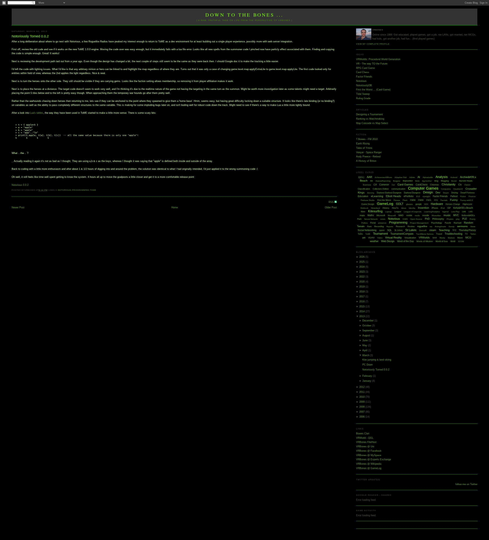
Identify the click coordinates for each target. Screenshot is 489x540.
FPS (436, 200)
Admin (412, 177)
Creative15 (458, 189)
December (368, 320)
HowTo (395, 208)
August (366, 335)
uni (363, 237)
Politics (364, 223)
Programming (80, 190)
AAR (369, 177)
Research (400, 226)
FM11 (428, 200)
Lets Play (455, 212)
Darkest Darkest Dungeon (389, 193)
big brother (427, 181)
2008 (362, 406)
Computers (446, 189)
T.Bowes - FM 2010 (367, 139)
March (366, 355)
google (418, 204)
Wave (460, 238)
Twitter (473, 234)
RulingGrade (440, 226)
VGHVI (371, 238)
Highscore (467, 204)
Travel (439, 234)
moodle (425, 215)
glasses (409, 204)
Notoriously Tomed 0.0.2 (30, 36)
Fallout (453, 196)
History (386, 208)
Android (453, 177)
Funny (454, 199)
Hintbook (364, 208)
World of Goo (442, 241)
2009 (362, 401)
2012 (362, 386)
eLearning (377, 196)
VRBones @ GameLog (368, 468)
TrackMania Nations (424, 234)
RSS (331, 202)
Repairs (389, 226)
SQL (389, 230)
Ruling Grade (363, 98)
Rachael (457, 223)
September (368, 330)
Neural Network (371, 219)
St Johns (398, 230)
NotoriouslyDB (364, 85)
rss (431, 226)
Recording (379, 226)
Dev (438, 192)
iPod (443, 208)
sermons (462, 226)
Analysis (442, 177)
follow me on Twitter (466, 484)
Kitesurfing (375, 211)
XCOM (461, 241)
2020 (362, 281)
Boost (454, 181)
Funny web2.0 (466, 200)
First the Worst (384, 200)
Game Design (367, 204)
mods (417, 215)
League (397, 211)
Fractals (443, 200)
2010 (362, 396)
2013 (362, 316)
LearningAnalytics (432, 212)
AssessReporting (383, 181)
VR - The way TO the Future (371, 63)
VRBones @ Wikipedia (368, 463)
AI (419, 177)
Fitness (397, 200)
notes (382, 219)
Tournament (380, 233)
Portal (373, 223)
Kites (363, 211)
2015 (362, 306)
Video (379, 238)
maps (362, 215)
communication (398, 189)
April (365, 350)
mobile (409, 215)
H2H (426, 204)
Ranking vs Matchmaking (370, 118)
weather (374, 241)
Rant (369, 226)
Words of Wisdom (424, 241)
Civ (460, 184)
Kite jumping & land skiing (376, 359)
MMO (401, 215)
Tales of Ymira (364, 147)
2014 (362, 311)
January (367, 380)
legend (445, 212)
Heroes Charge (453, 204)
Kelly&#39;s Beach (463, 208)
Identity (412, 208)
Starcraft (423, 230)
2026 (362, 256)
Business (367, 185)
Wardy (442, 238)
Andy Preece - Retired (368, 156)
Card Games (405, 184)
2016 (362, 301)
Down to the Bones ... (244, 14)
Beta (417, 181)
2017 (362, 296)
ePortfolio (409, 196)
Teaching (444, 230)
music (447, 215)
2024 (362, 266)
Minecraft (392, 215)
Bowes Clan (362, 433)
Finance (472, 196)
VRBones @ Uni (365, 446)
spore (382, 230)
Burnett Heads (466, 181)
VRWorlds (424, 237)
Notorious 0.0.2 (20, 184)
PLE (464, 218)
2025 (362, 261)
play (458, 219)
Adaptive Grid (401, 177)
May (365, 345)
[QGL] (361, 177)
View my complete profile (372, 44)
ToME (93, 190)
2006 (362, 416)
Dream (446, 193)
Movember (436, 215)
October (367, 325)
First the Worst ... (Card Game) (373, 89)
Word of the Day (405, 241)
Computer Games (423, 188)
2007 (362, 411)
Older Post (331, 207)
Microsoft (380, 215)
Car (393, 185)
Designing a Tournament (369, 114)
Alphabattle (428, 177)
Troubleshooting (453, 233)
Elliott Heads (393, 196)
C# (375, 184)
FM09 (420, 200)
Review (411, 226)
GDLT (399, 203)
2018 (362, 291)
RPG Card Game (365, 68)
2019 (362, 286)
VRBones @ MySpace (368, 455)
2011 (362, 391)
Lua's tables (36, 112)
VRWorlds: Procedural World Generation (378, 59)
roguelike (422, 226)
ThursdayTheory (467, 230)
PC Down (367, 364)
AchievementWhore (383, 177)
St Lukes (410, 230)
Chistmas (434, 184)
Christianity (449, 184)
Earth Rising (363, 143)
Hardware (437, 203)
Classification (364, 189)
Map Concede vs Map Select (372, 123)
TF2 (454, 230)
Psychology (436, 223)
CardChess (421, 184)
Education (363, 196)
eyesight (426, 196)
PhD (427, 218)
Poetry (472, 219)
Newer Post (18, 207)
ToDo (360, 234)
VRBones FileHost (366, 442)
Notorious (64, 190)
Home (174, 207)
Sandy (451, 226)
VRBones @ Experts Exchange (373, 459)
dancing (370, 193)
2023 (362, 271)
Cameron (384, 184)
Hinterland (375, 208)
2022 (362, 276)
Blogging (445, 181)
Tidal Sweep (363, 94)
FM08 (412, 200)
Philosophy (438, 219)
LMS (471, 212)
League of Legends (412, 212)
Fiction (463, 196)
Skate (472, 226)
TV (466, 234)
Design (428, 192)
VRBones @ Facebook (368, 450)
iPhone (435, 208)
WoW (452, 241)
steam (432, 230)
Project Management (419, 223)
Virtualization (410, 238)
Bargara (396, 181)
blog (436, 181)
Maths (371, 215)
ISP (449, 208)
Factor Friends (364, 76)
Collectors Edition (381, 189)
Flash (405, 200)
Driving (454, 193)
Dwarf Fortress (468, 193)
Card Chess (362, 72)
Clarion (467, 185)
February (367, 375)
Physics (450, 219)
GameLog (385, 204)
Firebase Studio (368, 200)
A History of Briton (366, 160)
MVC (456, 215)
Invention (423, 207)
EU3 (418, 196)
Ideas (403, 208)
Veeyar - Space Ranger (369, 152)
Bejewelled (408, 181)
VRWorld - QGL (364, 437)
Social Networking (367, 230)
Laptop (388, 212)
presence (382, 223)
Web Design (387, 241)
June (365, 340)
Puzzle (448, 223)
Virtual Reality (393, 237)
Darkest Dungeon (412, 193)
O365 (405, 219)
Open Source (416, 219)
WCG (468, 237)
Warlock (451, 238)
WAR (434, 238)
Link (464, 211)
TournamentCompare (401, 233)
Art (371, 181)
